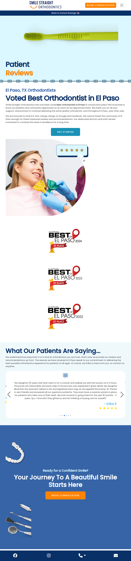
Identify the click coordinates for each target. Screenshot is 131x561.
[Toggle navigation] (121, 5)
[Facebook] (15, 556)
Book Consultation (100, 5)
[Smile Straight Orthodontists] (45, 5)
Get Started (65, 131)
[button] (122, 394)
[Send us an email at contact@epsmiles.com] (116, 556)
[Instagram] (49, 556)
